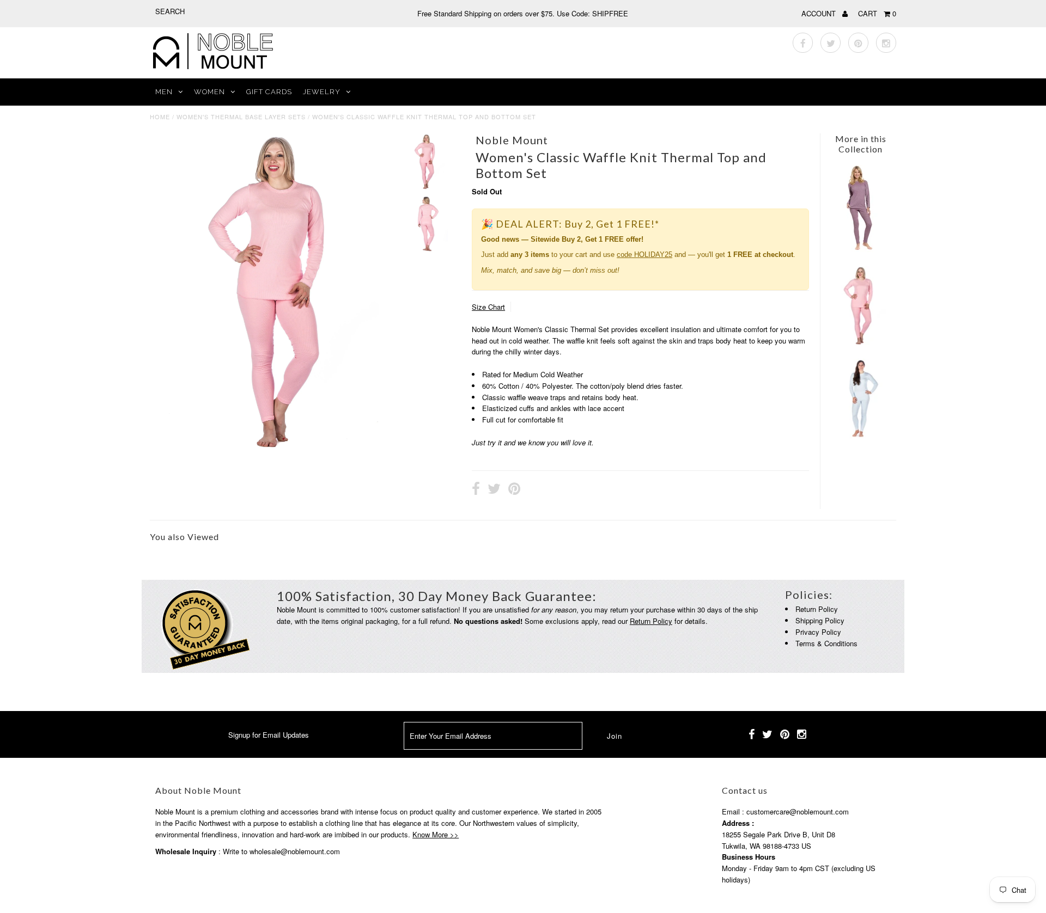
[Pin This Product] (514, 490)
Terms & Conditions (826, 643)
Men (164, 92)
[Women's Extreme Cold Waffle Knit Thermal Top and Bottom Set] (860, 342)
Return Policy (651, 621)
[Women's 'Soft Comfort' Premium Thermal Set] (860, 435)
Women (209, 92)
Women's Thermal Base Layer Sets (241, 116)
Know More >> (435, 834)
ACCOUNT (819, 13)
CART (877, 13)
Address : (738, 823)
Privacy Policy (818, 632)
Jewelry (321, 92)
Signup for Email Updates (268, 735)
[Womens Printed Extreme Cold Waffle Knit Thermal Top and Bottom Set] (859, 249)
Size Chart (488, 307)
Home (160, 116)
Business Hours (748, 856)
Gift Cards (269, 92)
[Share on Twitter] (494, 490)
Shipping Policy (819, 620)
